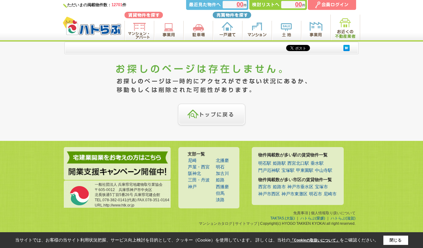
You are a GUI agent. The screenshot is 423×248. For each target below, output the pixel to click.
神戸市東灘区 (294, 194)
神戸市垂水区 (300, 187)
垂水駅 (317, 163)
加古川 (222, 173)
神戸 (192, 187)
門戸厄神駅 (269, 170)
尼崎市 (330, 194)
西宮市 (264, 187)
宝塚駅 (287, 170)
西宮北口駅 (298, 163)
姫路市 (279, 187)
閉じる (396, 240)
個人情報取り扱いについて (333, 213)
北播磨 (222, 160)
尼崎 (192, 160)
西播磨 (222, 187)
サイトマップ (246, 223)
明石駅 (264, 163)
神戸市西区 (269, 194)
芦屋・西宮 (199, 167)
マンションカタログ (215, 223)
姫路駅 (279, 163)
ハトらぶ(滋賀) (343, 218)
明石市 (315, 194)
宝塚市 (321, 187)
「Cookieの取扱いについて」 (315, 240)
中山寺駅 (323, 170)
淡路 (220, 200)
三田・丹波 (199, 180)
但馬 (220, 193)
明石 (220, 167)
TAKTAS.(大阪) (282, 218)
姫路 (220, 180)
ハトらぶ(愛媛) (312, 218)
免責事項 (300, 213)
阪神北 (194, 173)
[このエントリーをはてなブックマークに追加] (346, 48)
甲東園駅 (304, 170)
